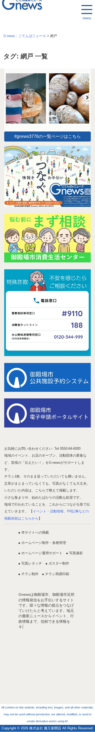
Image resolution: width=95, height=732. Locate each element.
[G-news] (47, 176)
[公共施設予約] (47, 377)
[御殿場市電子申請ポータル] (47, 412)
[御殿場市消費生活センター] (47, 238)
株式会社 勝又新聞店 (45, 728)
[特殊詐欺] (47, 312)
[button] (8, 97)
